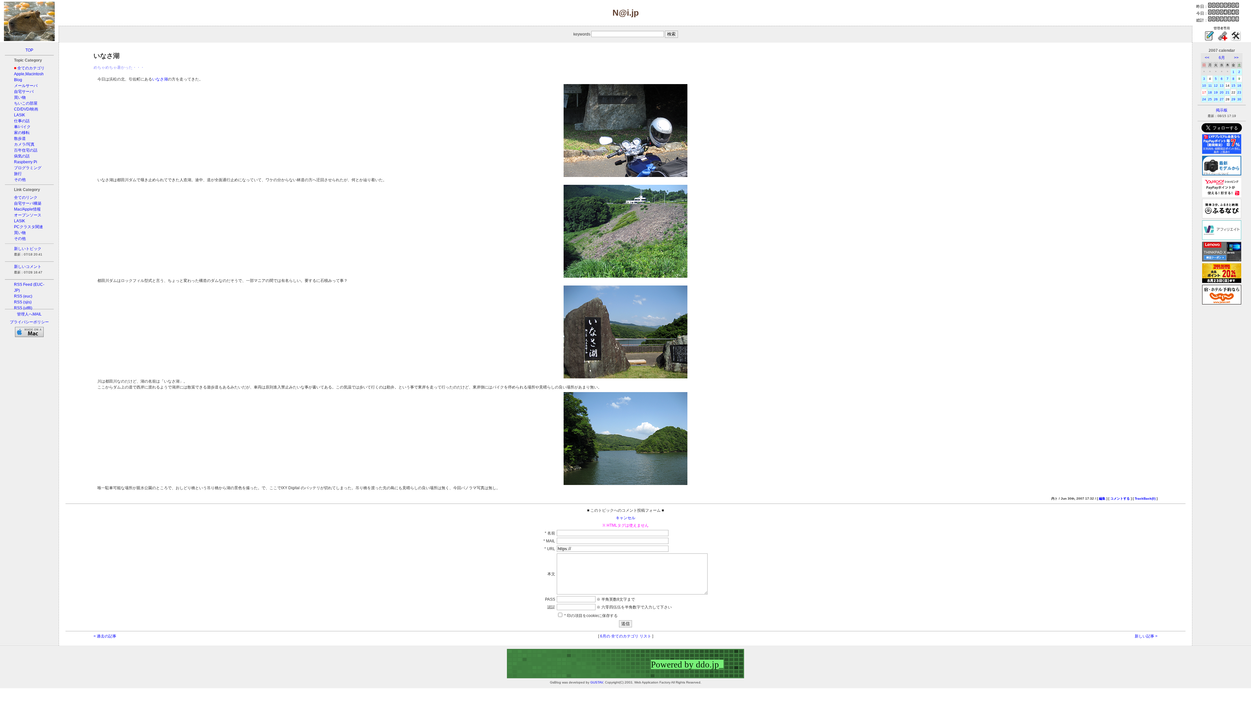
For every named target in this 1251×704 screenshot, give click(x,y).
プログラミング (27, 168)
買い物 (20, 97)
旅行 (18, 173)
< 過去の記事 (104, 636)
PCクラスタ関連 (28, 227)
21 (1227, 92)
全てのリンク (25, 197)
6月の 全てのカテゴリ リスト (625, 636)
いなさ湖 (160, 79)
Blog (18, 80)
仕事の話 (22, 121)
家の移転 (22, 132)
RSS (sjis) (23, 302)
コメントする (1120, 498)
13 (1222, 85)
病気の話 (22, 156)
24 (1204, 99)
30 (1239, 99)
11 (1210, 85)
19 (1216, 92)
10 (1204, 85)
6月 (1222, 57)
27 (1222, 99)
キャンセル (625, 518)
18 (1210, 92)
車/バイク (22, 127)
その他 (20, 179)
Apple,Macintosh (29, 74)
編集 (1102, 498)
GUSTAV (596, 682)
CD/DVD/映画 (26, 109)
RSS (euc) (23, 296)
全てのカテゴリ (31, 68)
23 (1239, 92)
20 (1222, 92)
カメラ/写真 (24, 144)
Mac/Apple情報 (27, 209)
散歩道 (20, 138)
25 (1210, 99)
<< (1207, 57)
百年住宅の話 (25, 150)
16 (1239, 85)
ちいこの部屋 (25, 103)
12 (1216, 85)
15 (1233, 85)
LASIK (19, 115)
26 (1216, 99)
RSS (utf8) (23, 308)
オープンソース (27, 215)
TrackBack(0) (1145, 498)
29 (1233, 99)
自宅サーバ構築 (27, 203)
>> (1236, 57)
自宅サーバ (24, 91)
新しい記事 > (1146, 636)
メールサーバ (25, 85)
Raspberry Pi (25, 162)
